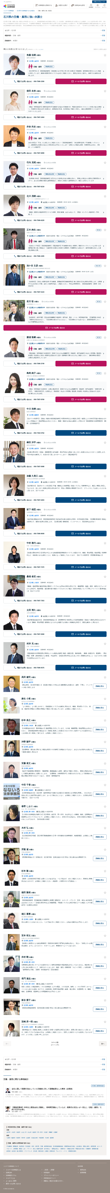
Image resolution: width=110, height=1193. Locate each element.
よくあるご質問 (11, 1181)
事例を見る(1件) (50, 241)
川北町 (46, 1132)
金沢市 (37, 61)
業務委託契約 (72, 1151)
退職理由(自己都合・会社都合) (73, 1146)
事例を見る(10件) (50, 348)
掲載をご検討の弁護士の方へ (53, 1181)
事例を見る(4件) (50, 207)
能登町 (52, 1138)
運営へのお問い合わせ (13, 1184)
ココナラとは (10, 1178)
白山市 (29, 1132)
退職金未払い (55, 1149)
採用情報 (83, 1172)
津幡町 (51, 1132)
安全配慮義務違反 (58, 1146)
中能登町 (41, 1138)
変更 (103, 30)
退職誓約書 (95, 1149)
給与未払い (47, 1149)
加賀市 (31, 790)
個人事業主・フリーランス (24, 1151)
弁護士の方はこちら (99, 1)
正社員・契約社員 (38, 1151)
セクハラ (99, 1146)
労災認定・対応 (29, 1146)
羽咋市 (23, 1138)
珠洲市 (18, 1138)
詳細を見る (100, 686)
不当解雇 (9, 1146)
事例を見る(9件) (50, 313)
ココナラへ (8, 2)
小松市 (37, 582)
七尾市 (31, 919)
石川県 (31, 61)
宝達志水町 (34, 1138)
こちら (41, 49)
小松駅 (39, 725)
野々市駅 (41, 811)
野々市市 (32, 811)
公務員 (46, 1151)
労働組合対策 (70, 1149)
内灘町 (55, 1132)
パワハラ (29, 1149)
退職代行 (63, 1149)
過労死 (37, 1146)
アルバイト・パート (61, 1151)
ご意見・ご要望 (49, 1170)
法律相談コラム (11, 1175)
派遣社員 (52, 1151)
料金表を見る (49, 66)
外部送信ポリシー (50, 1178)
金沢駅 (45, 202)
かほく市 (24, 1132)
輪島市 (13, 1138)
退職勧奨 (15, 1146)
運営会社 (83, 1170)
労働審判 (88, 1149)
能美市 (37, 415)
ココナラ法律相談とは (13, 1170)
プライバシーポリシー (51, 1175)
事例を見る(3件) (50, 174)
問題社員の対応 (80, 1149)
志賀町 (28, 1138)
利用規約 (47, 1172)
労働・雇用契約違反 (46, 1146)
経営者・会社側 (11, 1151)
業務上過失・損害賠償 (89, 1146)
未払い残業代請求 (38, 1149)
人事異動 (15, 1149)
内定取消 (21, 1146)
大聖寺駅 (40, 790)
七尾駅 (39, 919)
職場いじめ (22, 1149)
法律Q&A (9, 1172)
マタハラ (9, 1149)
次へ (102, 1044)
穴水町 (47, 1138)
